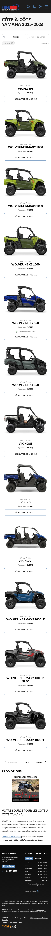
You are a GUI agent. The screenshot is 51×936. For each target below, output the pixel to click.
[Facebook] (38, 891)
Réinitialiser (44, 43)
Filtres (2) (15, 37)
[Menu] (46, 6)
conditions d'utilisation (22, 912)
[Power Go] (25, 926)
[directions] (40, 7)
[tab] (29, 858)
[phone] (34, 7)
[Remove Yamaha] (12, 43)
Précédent (13, 762)
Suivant (39, 762)
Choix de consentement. (38, 912)
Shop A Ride (18, 923)
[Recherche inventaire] (28, 7)
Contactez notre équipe (11, 836)
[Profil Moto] (13, 6)
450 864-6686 (11, 871)
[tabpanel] (36, 875)
